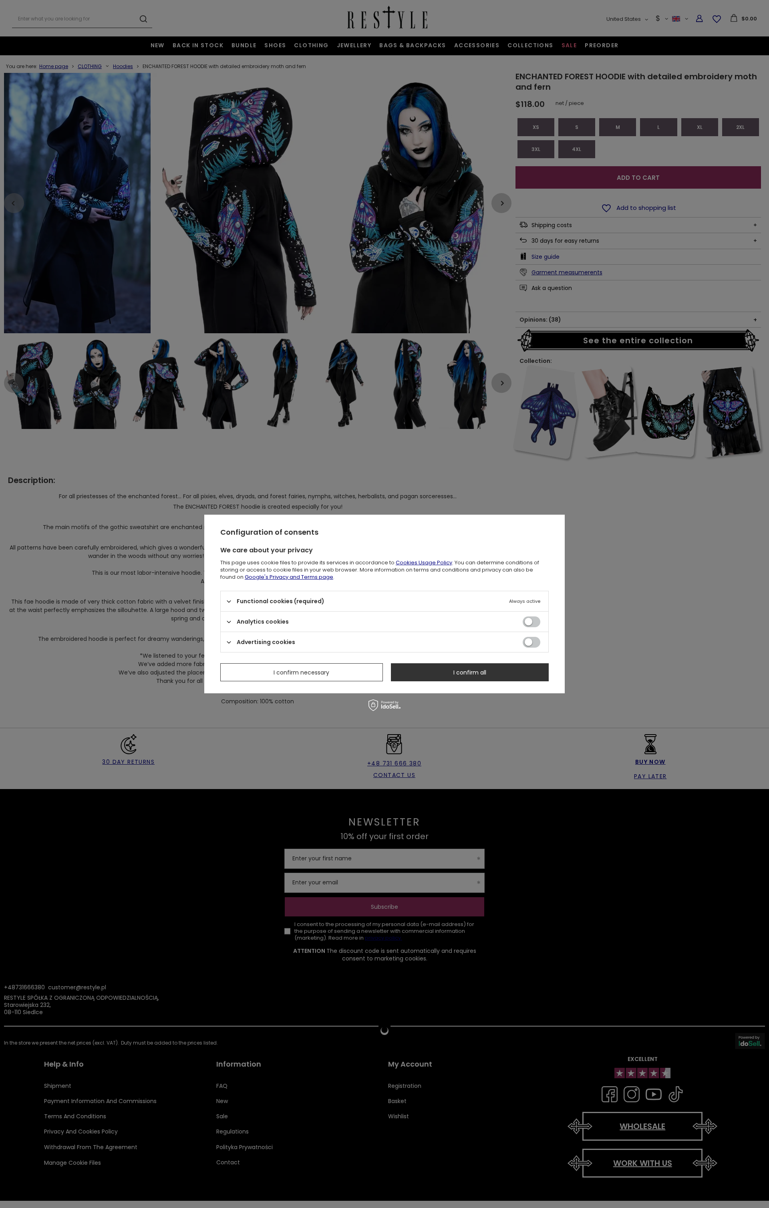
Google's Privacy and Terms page (289, 577)
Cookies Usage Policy (424, 562)
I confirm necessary (301, 672)
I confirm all (469, 672)
